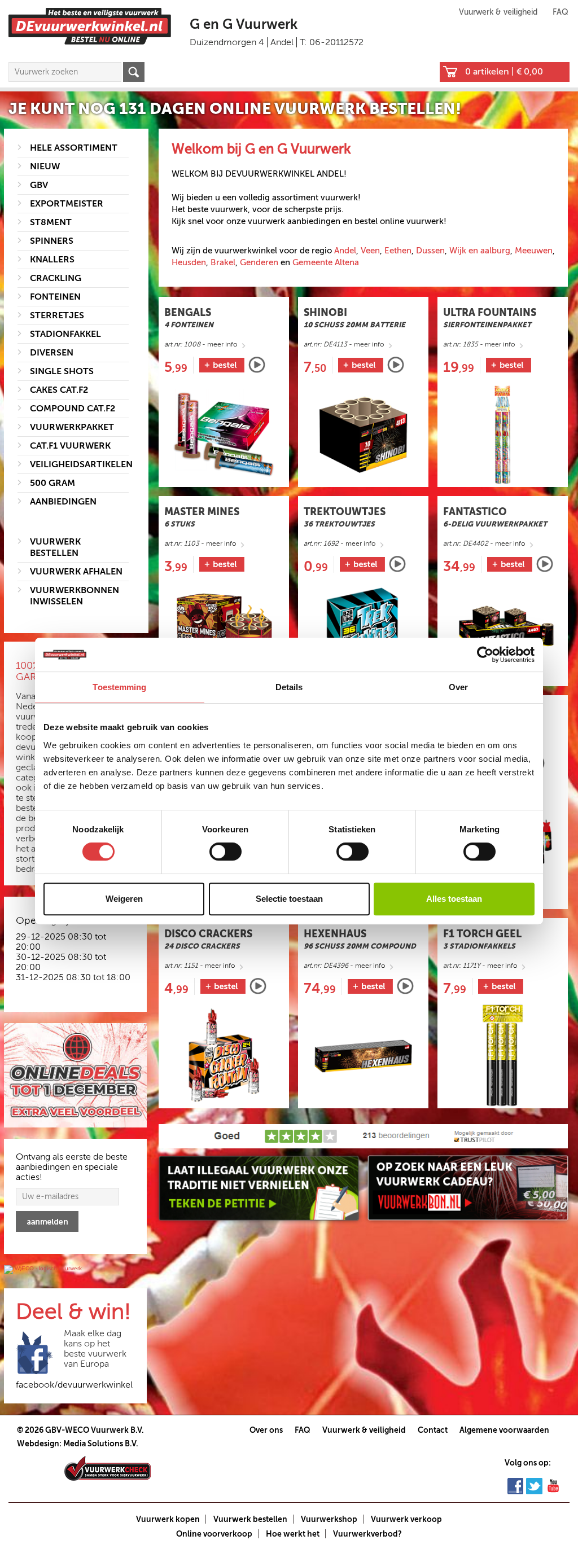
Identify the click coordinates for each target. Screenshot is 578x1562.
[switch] (225, 852)
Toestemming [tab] (119, 687)
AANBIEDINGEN (63, 502)
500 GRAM (52, 483)
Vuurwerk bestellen (250, 1519)
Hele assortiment (73, 148)
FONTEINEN (55, 297)
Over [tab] (458, 687)
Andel (345, 250)
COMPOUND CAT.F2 (72, 408)
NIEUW (45, 166)
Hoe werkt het (292, 1533)
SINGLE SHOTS (62, 371)
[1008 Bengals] (224, 434)
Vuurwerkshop (329, 1519)
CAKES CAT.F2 (59, 390)
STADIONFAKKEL (65, 334)
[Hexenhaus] (405, 986)
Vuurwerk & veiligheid (498, 12)
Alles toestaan (454, 898)
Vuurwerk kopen (168, 1519)
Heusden (189, 262)
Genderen (259, 262)
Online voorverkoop (214, 1533)
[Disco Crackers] (257, 986)
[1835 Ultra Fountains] (502, 434)
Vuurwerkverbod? (367, 1533)
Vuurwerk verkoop (406, 1519)
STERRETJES (57, 315)
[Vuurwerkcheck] (107, 1467)
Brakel (223, 262)
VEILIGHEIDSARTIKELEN (81, 464)
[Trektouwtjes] (397, 564)
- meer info (200, 344)
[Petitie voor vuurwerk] (259, 1187)
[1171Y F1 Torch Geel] (502, 1055)
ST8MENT (51, 222)
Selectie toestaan (289, 898)
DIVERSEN (51, 353)
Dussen (430, 250)
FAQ (560, 12)
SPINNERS (51, 241)
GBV (39, 185)
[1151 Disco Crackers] (224, 1055)
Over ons (266, 1429)
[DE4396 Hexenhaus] (363, 1055)
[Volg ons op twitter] (534, 1485)
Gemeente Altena (325, 262)
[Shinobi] (395, 365)
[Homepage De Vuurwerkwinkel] (89, 26)
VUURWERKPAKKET (72, 427)
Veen (370, 250)
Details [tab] (289, 687)
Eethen (397, 250)
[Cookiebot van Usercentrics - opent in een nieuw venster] (485, 654)
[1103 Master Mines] (224, 633)
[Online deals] (75, 1075)
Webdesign (38, 1443)
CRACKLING (55, 278)
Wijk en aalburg (479, 250)
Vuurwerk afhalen (76, 572)
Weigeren (124, 898)
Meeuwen (534, 250)
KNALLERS (52, 260)
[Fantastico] (544, 564)
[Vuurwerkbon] (468, 1187)
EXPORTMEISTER (66, 204)
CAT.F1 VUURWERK (70, 446)
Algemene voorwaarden (504, 1429)
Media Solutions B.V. (100, 1443)
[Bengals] (256, 365)
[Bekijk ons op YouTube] (553, 1485)
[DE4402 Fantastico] (502, 633)
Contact (433, 1429)
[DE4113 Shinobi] (363, 434)
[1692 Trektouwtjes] (363, 633)
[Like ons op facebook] (515, 1485)
